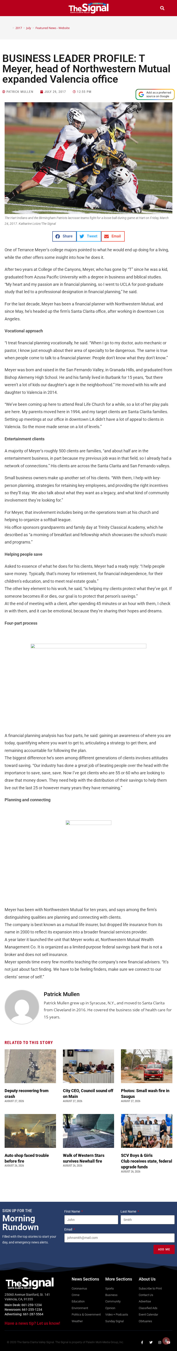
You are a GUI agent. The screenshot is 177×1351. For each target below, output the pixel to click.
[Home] (10, 28)
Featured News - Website (52, 28)
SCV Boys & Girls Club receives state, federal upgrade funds (146, 1161)
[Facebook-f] (142, 1342)
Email (68, 1229)
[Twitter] (151, 1342)
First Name (72, 1211)
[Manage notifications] (166, 1341)
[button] (15, 8)
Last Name (129, 1211)
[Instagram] (159, 1342)
